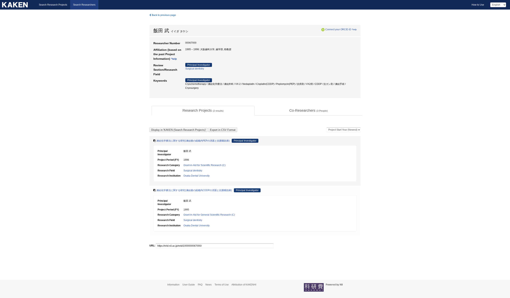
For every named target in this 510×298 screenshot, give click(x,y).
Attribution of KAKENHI (243, 284)
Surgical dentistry (194, 68)
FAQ (200, 284)
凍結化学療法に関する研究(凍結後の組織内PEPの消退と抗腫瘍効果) (193, 140)
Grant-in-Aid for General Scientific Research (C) (209, 214)
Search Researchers (84, 4)
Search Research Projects (53, 4)
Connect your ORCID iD (338, 29)
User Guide (188, 284)
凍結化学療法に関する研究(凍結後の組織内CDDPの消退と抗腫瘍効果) (194, 190)
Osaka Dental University (196, 175)
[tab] (203, 110)
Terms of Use (222, 284)
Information (173, 284)
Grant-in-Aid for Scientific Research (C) (204, 165)
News (208, 284)
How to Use (478, 4)
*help (354, 29)
